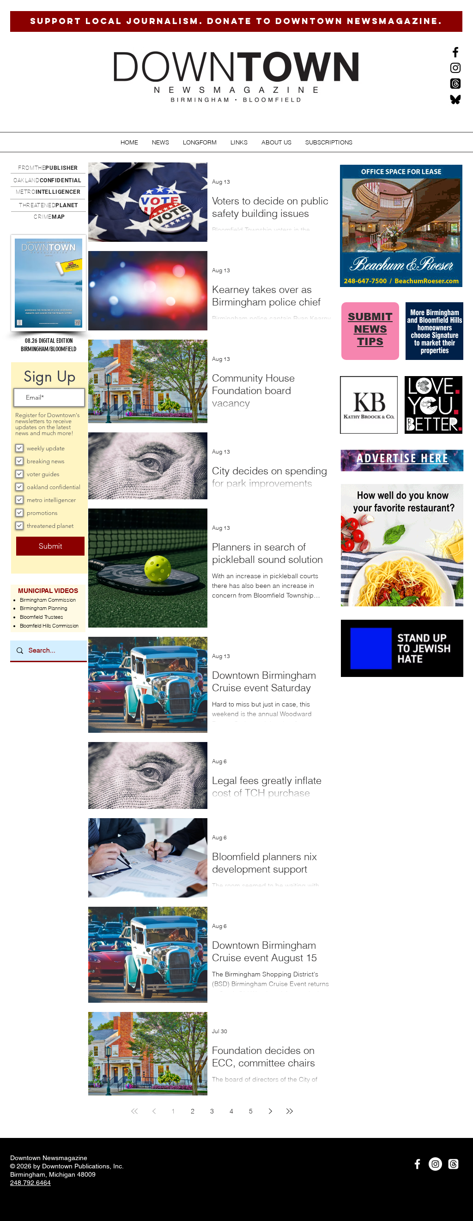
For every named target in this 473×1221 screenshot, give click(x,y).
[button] (160, 142)
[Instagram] (455, 68)
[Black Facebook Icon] (455, 52)
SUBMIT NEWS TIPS (370, 329)
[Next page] (270, 1111)
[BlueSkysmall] (455, 99)
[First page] (134, 1111)
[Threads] (455, 83)
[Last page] (289, 1111)
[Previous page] (154, 1111)
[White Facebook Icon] (417, 1164)
